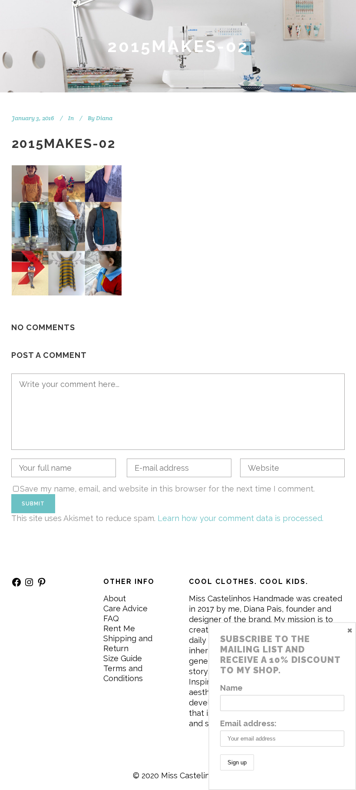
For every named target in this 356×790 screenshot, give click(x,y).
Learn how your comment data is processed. (240, 518)
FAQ (111, 618)
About (114, 598)
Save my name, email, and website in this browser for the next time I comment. (167, 488)
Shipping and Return (127, 643)
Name (231, 687)
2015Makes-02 (63, 143)
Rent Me (119, 628)
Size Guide (122, 658)
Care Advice (125, 608)
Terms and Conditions (123, 673)
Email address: (248, 723)
